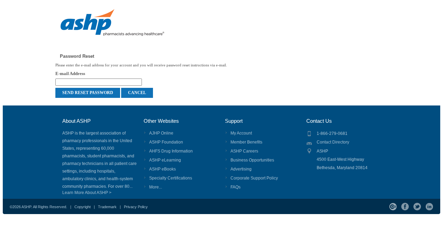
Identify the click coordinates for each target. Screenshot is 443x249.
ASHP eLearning (165, 160)
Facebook (405, 207)
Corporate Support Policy (254, 178)
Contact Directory (333, 142)
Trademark (107, 207)
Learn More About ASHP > (86, 192)
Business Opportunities (252, 160)
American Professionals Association (125, 26)
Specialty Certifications (170, 178)
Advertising (241, 169)
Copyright (82, 207)
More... (155, 187)
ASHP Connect (393, 207)
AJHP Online (161, 133)
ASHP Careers (244, 151)
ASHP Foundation (166, 142)
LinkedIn (429, 207)
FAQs (235, 187)
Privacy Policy (136, 207)
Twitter (417, 207)
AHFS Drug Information (171, 151)
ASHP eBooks (162, 169)
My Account (241, 133)
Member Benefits (246, 142)
